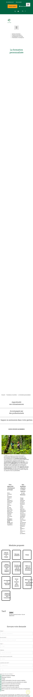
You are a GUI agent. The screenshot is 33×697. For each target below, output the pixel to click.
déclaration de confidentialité (7, 696)
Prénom (1, 631)
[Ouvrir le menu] (16, 27)
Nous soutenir (19, 2)
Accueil (3, 395)
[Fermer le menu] (28, 5)
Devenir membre (12, 6)
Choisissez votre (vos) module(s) (6, 673)
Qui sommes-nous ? (10, 2)
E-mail (1, 643)
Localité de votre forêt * (4, 662)
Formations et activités (11, 395)
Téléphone (2, 650)
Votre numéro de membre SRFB (6, 656)
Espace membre (23, 6)
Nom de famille (3, 637)
